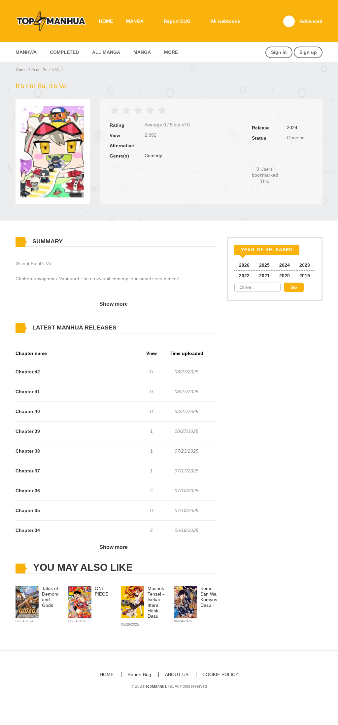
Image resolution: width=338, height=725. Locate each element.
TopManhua (156, 686)
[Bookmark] (264, 158)
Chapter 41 (28, 391)
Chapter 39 (28, 431)
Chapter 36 (28, 490)
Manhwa (26, 52)
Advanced (311, 21)
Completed (64, 52)
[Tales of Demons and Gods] (27, 601)
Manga (142, 52)
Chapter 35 (28, 510)
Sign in (279, 52)
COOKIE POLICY (220, 674)
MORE (171, 52)
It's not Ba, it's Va (45, 70)
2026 (244, 265)
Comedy (153, 155)
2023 (304, 265)
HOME (106, 21)
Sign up (308, 52)
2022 (244, 275)
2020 (284, 275)
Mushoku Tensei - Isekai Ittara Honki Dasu (157, 602)
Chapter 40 (28, 411)
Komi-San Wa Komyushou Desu (212, 596)
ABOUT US (176, 674)
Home (21, 70)
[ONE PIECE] (79, 601)
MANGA (135, 21)
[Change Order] (129, 328)
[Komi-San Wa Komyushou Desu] (185, 601)
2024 (292, 127)
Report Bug (139, 674)
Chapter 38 (28, 451)
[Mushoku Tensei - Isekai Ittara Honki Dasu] (132, 601)
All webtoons (225, 21)
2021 (264, 275)
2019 (304, 275)
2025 (264, 265)
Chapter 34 (28, 530)
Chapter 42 (28, 371)
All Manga (106, 52)
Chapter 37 (28, 470)
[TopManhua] (54, 20)
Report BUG (177, 21)
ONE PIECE (101, 591)
